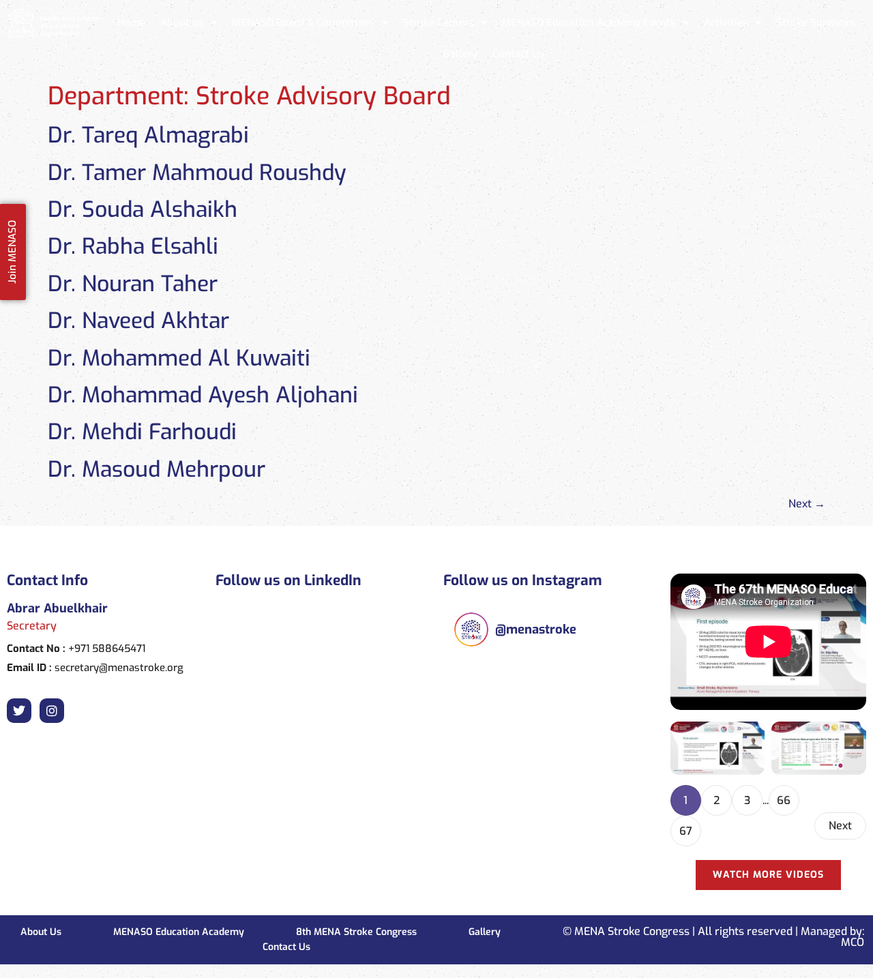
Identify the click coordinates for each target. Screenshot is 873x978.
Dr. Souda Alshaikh (142, 209)
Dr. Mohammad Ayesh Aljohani (203, 395)
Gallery (460, 54)
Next (806, 504)
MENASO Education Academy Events (589, 22)
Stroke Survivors (816, 22)
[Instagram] (52, 710)
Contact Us (518, 54)
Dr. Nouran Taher (133, 283)
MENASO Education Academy (178, 931)
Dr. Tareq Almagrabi (148, 135)
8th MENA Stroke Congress (356, 931)
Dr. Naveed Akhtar (138, 320)
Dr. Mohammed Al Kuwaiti (179, 358)
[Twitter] (19, 710)
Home (131, 22)
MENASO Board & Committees (303, 22)
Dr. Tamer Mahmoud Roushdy (197, 172)
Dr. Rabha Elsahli (133, 246)
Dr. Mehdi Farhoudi (142, 431)
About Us (40, 931)
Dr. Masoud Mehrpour (156, 469)
